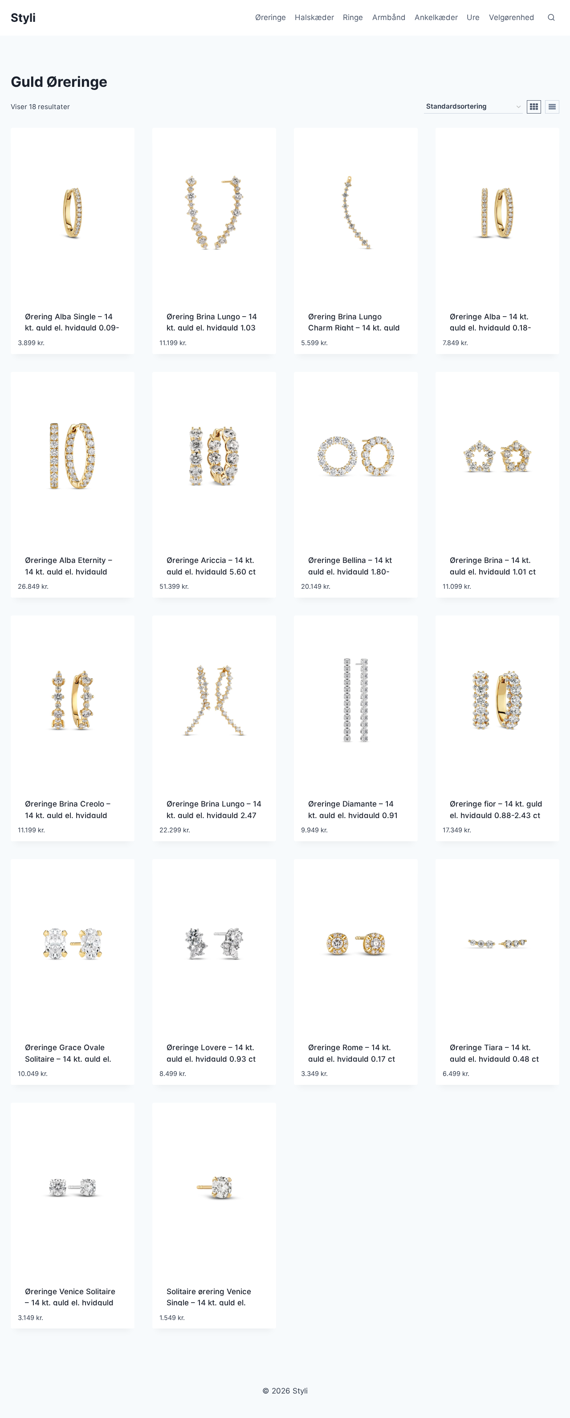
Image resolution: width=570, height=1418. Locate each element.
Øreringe (270, 17)
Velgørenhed (511, 17)
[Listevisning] (552, 107)
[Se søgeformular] (551, 18)
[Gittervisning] (534, 107)
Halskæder (314, 17)
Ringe (353, 17)
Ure (473, 17)
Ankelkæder (436, 17)
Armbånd (389, 17)
